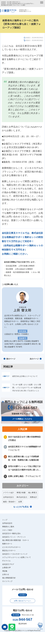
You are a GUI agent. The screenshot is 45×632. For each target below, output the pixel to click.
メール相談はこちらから (22, 419)
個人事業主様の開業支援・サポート (15, 540)
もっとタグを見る (21, 507)
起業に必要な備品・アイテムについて (24, 476)
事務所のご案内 (8, 527)
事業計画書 (21, 493)
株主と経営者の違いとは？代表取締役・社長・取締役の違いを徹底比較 (23, 458)
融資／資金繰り (9, 502)
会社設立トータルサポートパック (14, 554)
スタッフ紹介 (7, 530)
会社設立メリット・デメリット (14, 537)
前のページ (10, 359)
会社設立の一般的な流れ (11, 533)
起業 (20, 502)
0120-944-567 (25, 408)
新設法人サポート (9, 550)
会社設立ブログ (8, 564)
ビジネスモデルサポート (11, 547)
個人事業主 (32, 493)
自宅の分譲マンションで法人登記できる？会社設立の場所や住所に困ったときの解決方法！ (24, 468)
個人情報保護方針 (9, 578)
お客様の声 (6, 568)
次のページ (34, 359)
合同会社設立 (8, 497)
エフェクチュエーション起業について (16, 557)
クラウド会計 (8, 493)
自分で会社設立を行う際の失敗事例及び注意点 (24, 438)
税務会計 (33, 497)
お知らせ (5, 574)
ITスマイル (6, 561)
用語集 (4, 571)
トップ (4, 520)
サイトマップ (7, 581)
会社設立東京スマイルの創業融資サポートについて (24, 448)
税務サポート (7, 544)
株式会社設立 (22, 497)
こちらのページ (35, 127)
